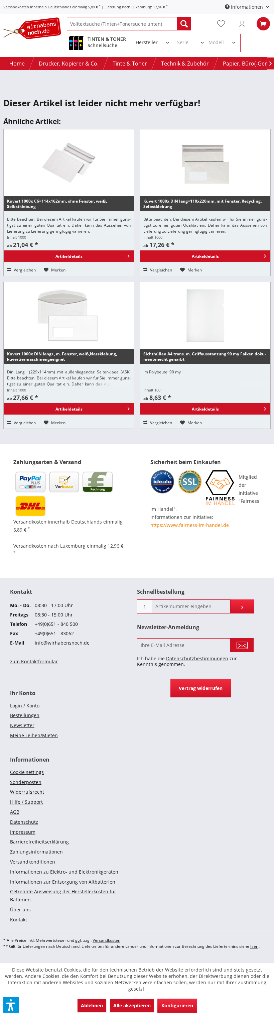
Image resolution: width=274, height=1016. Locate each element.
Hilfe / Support (26, 802)
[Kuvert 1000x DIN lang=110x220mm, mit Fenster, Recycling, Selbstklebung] (205, 162)
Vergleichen (24, 270)
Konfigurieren (177, 1005)
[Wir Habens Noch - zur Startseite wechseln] (35, 29)
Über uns (20, 909)
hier (254, 946)
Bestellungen (24, 715)
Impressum (22, 832)
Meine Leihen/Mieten (34, 735)
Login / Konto (24, 705)
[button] (11, 1005)
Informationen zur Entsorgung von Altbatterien (62, 882)
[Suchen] (184, 23)
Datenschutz (24, 822)
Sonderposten (25, 782)
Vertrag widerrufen (201, 688)
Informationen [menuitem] (247, 7)
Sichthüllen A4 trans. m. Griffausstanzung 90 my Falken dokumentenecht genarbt (204, 356)
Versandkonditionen (32, 862)
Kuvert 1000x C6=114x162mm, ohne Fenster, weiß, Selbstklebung (57, 203)
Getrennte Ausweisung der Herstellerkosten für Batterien (63, 895)
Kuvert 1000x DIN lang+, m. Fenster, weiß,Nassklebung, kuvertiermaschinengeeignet (62, 356)
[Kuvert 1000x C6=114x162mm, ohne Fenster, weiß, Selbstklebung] (69, 162)
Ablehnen (92, 1005)
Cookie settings (27, 772)
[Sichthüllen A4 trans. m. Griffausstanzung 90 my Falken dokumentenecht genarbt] (205, 315)
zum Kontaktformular (34, 661)
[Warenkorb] (263, 23)
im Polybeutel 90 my (162, 372)
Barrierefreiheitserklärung (39, 841)
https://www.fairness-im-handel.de (189, 525)
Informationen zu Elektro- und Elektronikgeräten (64, 872)
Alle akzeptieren (132, 1005)
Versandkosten (106, 940)
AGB (14, 812)
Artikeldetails (69, 256)
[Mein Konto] (243, 23)
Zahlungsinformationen (36, 852)
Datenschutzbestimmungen (197, 658)
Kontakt (18, 919)
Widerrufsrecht (27, 792)
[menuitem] (129, 23)
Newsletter (22, 725)
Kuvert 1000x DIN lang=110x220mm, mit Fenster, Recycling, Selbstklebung (202, 203)
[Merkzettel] (224, 23)
